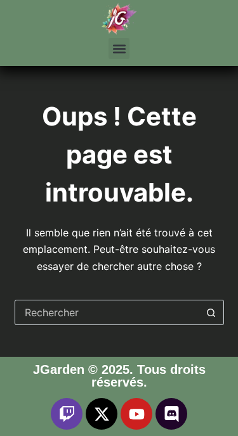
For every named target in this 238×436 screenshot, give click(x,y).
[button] (119, 48)
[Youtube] (136, 414)
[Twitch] (67, 414)
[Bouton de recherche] (211, 312)
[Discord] (171, 414)
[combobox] (107, 312)
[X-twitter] (101, 414)
